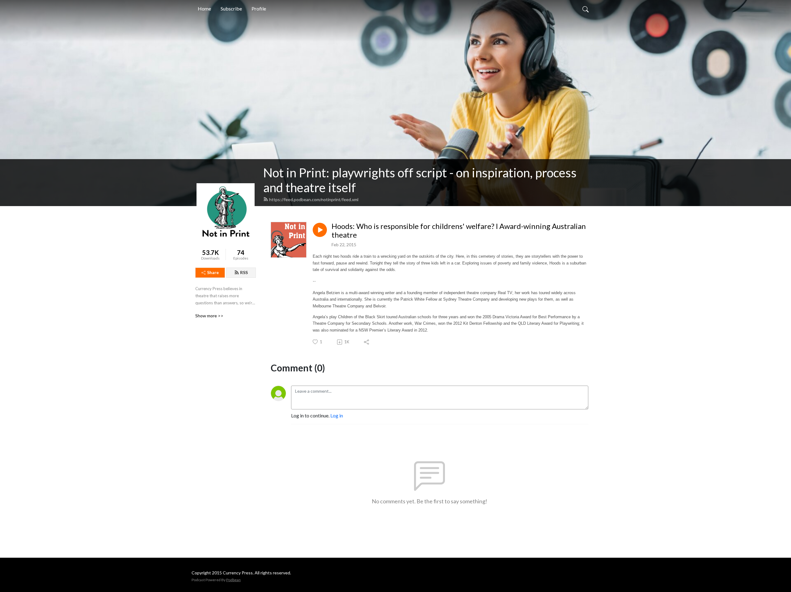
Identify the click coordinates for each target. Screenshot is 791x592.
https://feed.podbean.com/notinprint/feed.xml (313, 199)
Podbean (233, 579)
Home (204, 8)
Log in (336, 415)
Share (213, 272)
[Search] (585, 8)
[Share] (366, 342)
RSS (244, 272)
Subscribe (231, 8)
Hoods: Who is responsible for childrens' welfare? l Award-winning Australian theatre (459, 230)
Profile (259, 8)
